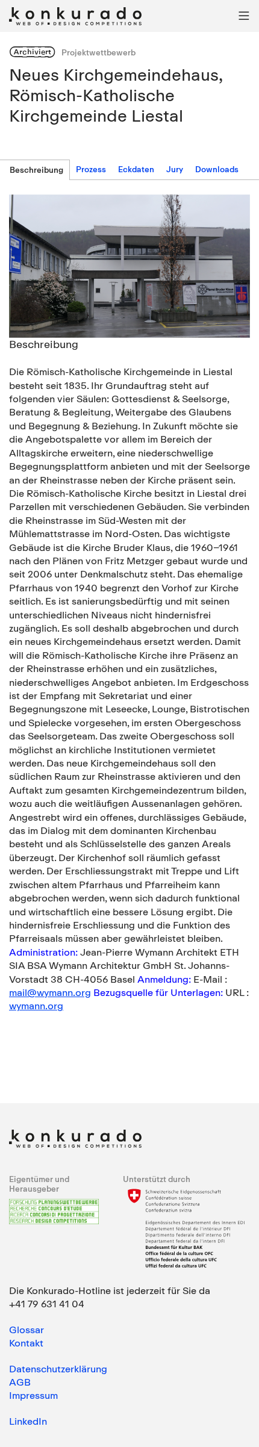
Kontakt (26, 1343)
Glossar (26, 1330)
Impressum (33, 1395)
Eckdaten (136, 169)
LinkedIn (28, 1421)
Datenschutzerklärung (58, 1369)
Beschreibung (36, 170)
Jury (174, 169)
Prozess (91, 169)
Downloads (217, 169)
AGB (20, 1382)
